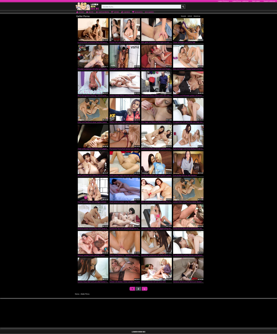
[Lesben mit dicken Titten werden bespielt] (125, 269)
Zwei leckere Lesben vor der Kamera (123, 202)
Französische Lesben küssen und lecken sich (189, 255)
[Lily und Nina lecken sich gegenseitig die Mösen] (156, 215)
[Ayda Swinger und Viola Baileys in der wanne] (188, 136)
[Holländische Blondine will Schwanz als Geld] (188, 215)
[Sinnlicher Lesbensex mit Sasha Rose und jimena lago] (156, 242)
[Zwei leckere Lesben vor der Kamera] (125, 189)
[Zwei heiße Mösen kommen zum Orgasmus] (156, 56)
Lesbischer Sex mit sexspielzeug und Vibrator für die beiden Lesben (134, 228)
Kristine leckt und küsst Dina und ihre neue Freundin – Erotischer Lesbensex (106, 42)
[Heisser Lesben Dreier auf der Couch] (93, 242)
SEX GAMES (149, 12)
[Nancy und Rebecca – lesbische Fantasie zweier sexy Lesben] (125, 242)
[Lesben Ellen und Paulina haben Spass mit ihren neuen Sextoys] (188, 189)
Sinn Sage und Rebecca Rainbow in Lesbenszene (158, 122)
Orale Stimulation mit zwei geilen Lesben (156, 175)
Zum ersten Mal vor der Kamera (185, 175)
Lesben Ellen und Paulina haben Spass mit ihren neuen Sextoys (196, 202)
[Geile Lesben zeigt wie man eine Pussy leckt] (125, 162)
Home (77, 294)
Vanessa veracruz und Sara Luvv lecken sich (189, 282)
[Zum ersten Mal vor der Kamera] (188, 162)
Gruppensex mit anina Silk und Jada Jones (188, 122)
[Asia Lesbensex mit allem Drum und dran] (93, 162)
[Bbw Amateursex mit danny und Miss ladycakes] (156, 189)
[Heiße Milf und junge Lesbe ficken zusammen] (125, 109)
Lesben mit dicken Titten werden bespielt (125, 282)
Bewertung (197, 16)
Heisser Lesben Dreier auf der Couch (91, 255)
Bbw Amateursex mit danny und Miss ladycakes (158, 202)
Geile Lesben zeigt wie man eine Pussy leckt (126, 175)
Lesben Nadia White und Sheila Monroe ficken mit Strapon (131, 95)
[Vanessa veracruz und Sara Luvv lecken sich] (188, 269)
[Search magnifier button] (183, 6)
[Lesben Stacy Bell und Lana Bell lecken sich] (93, 269)
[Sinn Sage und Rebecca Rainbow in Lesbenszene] (156, 109)
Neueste (183, 16)
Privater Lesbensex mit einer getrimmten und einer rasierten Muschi (103, 69)
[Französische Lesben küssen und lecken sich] (188, 242)
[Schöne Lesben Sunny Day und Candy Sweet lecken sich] (93, 215)
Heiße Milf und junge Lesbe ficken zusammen (126, 122)
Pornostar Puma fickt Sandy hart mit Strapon (126, 149)
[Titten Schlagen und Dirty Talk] (188, 29)
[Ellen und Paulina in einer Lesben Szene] (93, 109)
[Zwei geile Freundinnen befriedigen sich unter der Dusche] (125, 56)
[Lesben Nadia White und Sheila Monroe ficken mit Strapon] (125, 82)
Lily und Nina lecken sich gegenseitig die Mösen (158, 228)
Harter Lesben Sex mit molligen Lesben (92, 202)
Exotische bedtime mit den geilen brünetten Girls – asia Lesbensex (165, 149)
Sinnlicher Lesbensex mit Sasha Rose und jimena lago (160, 255)
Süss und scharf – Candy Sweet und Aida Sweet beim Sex (194, 69)
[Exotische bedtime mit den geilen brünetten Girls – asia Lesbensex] (156, 136)
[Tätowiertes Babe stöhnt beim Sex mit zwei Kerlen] (156, 82)
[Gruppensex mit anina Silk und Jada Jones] (188, 109)
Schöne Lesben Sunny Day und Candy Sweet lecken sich (98, 228)
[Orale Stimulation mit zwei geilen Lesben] (156, 162)
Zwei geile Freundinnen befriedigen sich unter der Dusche (131, 69)
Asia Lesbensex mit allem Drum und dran (93, 175)
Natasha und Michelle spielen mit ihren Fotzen (190, 95)
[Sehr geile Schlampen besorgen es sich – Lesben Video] (156, 29)
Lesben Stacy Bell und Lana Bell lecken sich (93, 282)
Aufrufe (190, 16)
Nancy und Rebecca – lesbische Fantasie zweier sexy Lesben (132, 255)
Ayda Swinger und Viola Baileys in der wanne (189, 149)
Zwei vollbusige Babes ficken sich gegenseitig (94, 149)
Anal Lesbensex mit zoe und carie (153, 282)
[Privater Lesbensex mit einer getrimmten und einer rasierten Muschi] (93, 56)
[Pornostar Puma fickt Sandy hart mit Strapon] (125, 136)
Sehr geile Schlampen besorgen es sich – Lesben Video (161, 42)
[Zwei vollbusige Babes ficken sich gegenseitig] (93, 136)
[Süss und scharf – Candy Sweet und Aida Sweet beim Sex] (188, 56)
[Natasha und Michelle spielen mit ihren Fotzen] (188, 82)
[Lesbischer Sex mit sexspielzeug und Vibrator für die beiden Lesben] (125, 215)
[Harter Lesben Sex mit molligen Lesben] (93, 189)
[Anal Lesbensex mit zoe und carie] (156, 269)
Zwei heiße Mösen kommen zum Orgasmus (157, 69)
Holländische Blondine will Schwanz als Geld (189, 228)
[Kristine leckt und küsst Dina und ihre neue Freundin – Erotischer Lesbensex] (93, 29)
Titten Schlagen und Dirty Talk (184, 42)
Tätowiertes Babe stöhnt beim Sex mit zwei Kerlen (159, 95)
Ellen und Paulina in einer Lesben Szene (92, 122)
